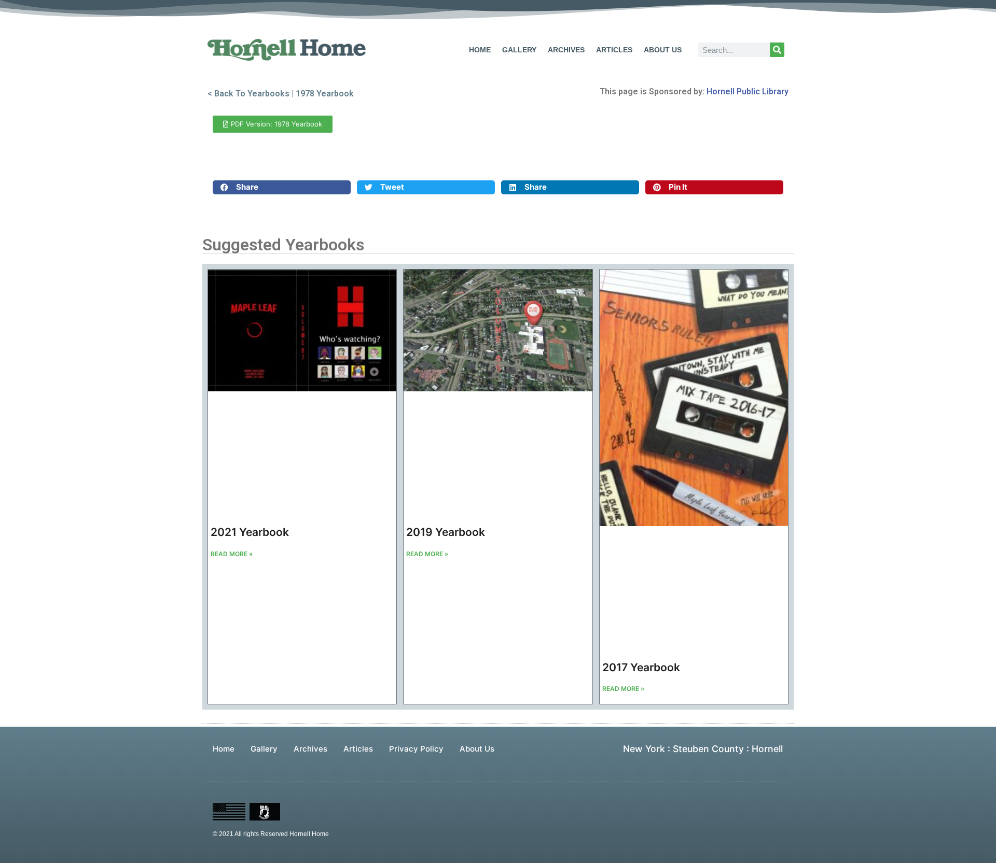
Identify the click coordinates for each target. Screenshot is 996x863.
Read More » (232, 554)
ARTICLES (614, 50)
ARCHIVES (566, 50)
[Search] (777, 50)
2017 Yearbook (641, 667)
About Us (477, 749)
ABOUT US (663, 50)
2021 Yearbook (250, 532)
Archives (310, 749)
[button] (282, 187)
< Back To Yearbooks (248, 93)
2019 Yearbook (445, 532)
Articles (358, 749)
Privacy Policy (416, 749)
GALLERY (519, 50)
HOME (480, 50)
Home (223, 749)
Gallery (264, 749)
